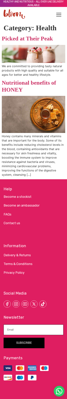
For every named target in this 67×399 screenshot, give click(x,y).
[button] (59, 14)
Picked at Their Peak (27, 38)
